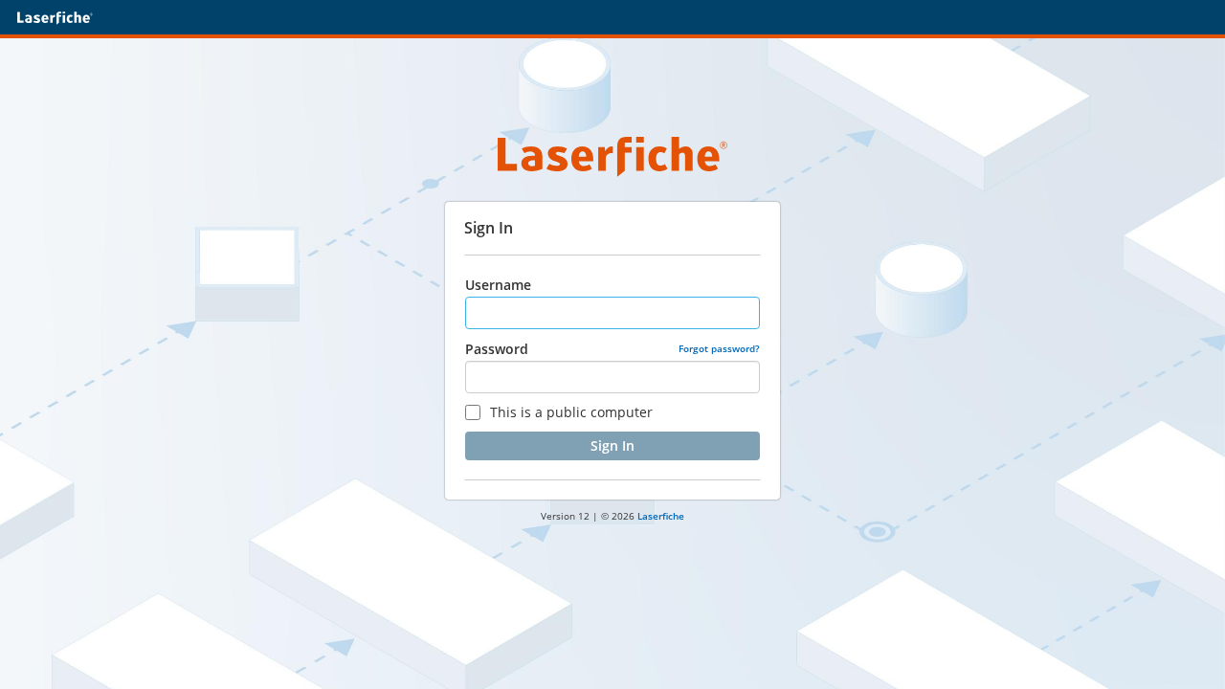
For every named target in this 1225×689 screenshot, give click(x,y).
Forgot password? (719, 348)
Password (496, 349)
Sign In (612, 445)
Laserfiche (660, 515)
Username (498, 285)
